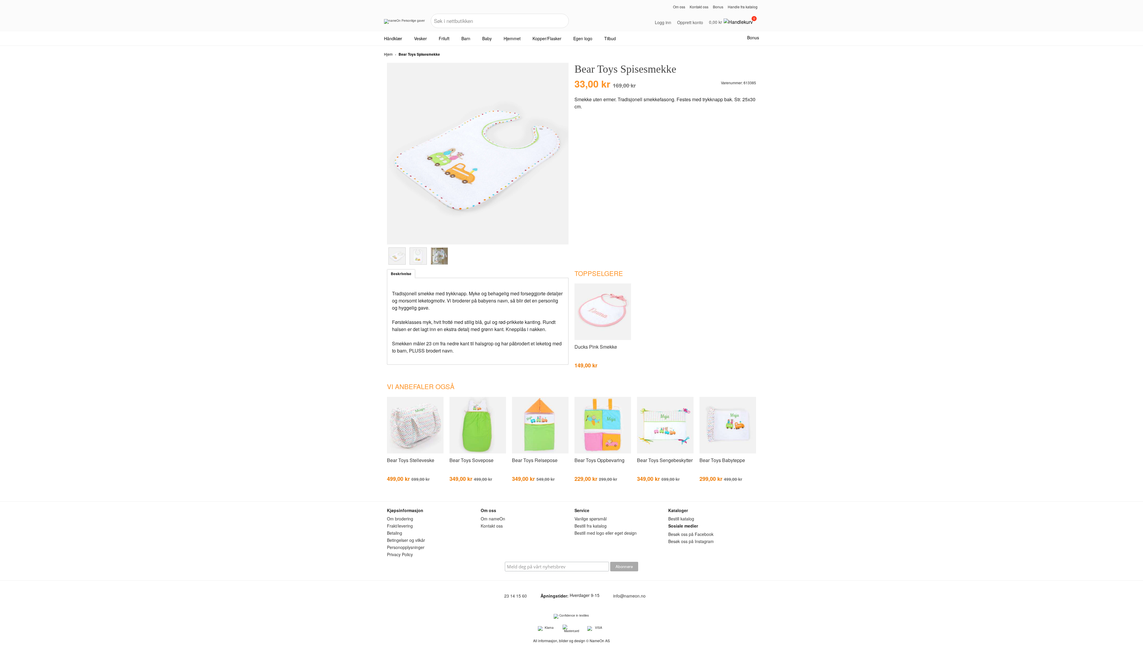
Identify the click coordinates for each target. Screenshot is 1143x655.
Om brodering (400, 519)
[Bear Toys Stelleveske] (415, 452)
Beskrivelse (401, 273)
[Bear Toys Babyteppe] (727, 452)
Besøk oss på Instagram (691, 541)
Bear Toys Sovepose (471, 460)
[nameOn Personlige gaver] (404, 23)
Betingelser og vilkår (406, 540)
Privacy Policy (400, 554)
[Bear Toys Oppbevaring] (602, 452)
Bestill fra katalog (590, 526)
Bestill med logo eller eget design (605, 533)
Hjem (388, 54)
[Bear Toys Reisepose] (540, 452)
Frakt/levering (400, 526)
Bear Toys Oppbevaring (599, 460)
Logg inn (663, 22)
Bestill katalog (681, 519)
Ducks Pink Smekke (595, 346)
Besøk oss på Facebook (690, 534)
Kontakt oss (699, 6)
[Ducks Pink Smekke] (602, 339)
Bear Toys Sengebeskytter (665, 460)
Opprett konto (690, 22)
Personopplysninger (405, 547)
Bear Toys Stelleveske (410, 460)
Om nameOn (493, 519)
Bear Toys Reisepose (535, 460)
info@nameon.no (629, 596)
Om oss (679, 6)
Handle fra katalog (743, 6)
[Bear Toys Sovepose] (477, 452)
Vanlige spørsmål (590, 519)
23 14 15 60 (515, 596)
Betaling (394, 533)
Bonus (718, 6)
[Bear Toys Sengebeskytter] (665, 452)
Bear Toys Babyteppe (722, 460)
